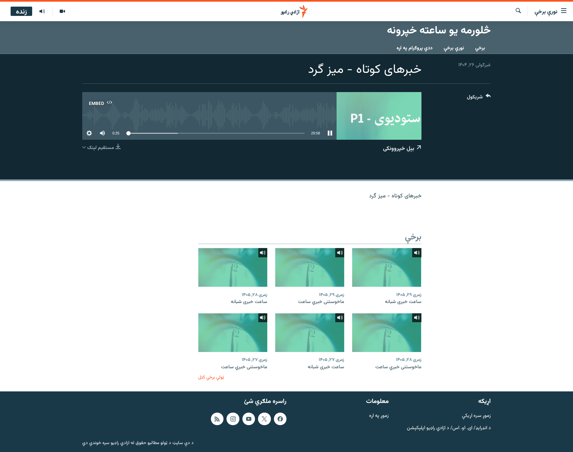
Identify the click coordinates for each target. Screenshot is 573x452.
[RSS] (217, 419)
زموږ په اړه (379, 416)
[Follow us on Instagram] (232, 419)
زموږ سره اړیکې (476, 416)
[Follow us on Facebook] (280, 419)
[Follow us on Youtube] (248, 419)
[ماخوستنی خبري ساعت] (309, 267)
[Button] (479, 98)
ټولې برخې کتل (211, 377)
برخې (480, 48)
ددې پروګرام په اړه (414, 48)
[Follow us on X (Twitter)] (264, 419)
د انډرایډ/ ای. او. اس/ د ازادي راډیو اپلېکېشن (449, 428)
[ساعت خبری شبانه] (386, 267)
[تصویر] (62, 12)
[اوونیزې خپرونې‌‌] (42, 12)
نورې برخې (454, 48)
